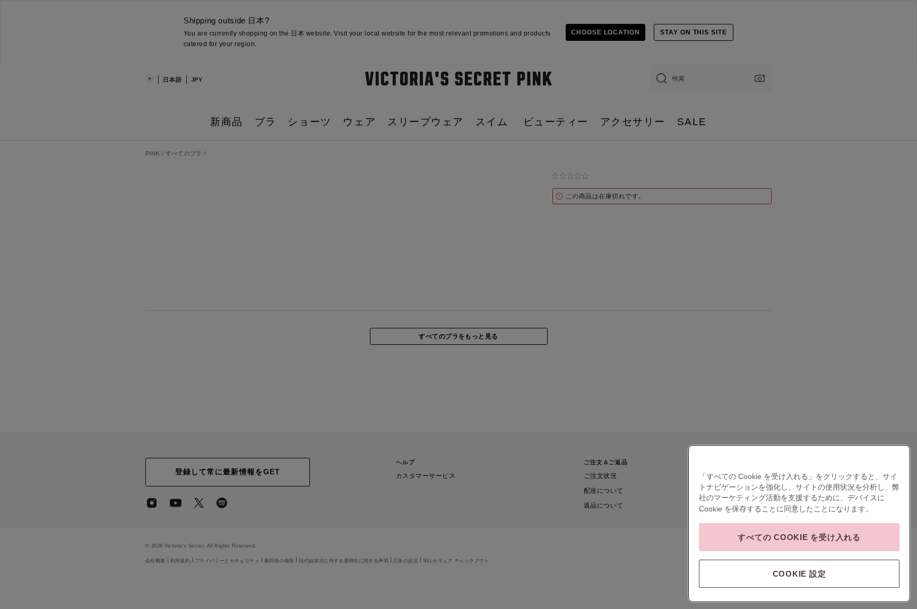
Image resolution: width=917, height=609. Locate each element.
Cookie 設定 (799, 573)
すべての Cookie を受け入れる (799, 537)
